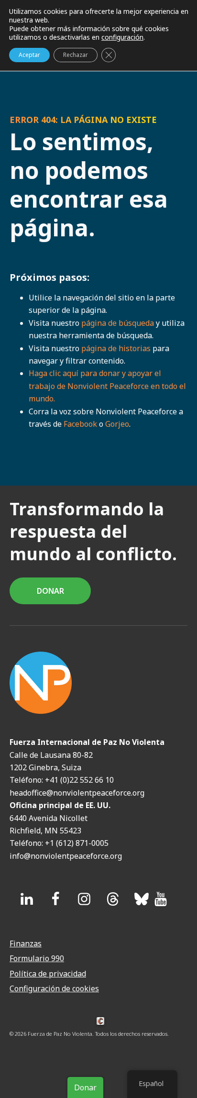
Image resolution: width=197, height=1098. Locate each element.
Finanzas (26, 943)
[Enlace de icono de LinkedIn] (27, 899)
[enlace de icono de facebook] (55, 899)
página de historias (116, 348)
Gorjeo (117, 424)
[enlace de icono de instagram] (84, 899)
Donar (85, 1087)
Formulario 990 (37, 958)
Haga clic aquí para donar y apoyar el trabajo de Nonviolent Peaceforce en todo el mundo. (107, 386)
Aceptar (29, 55)
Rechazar (75, 55)
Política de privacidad (48, 973)
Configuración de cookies (54, 988)
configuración (122, 37)
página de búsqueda (117, 323)
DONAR (50, 591)
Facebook (80, 424)
